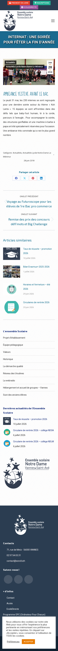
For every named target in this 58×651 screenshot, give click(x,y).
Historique (8, 359)
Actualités (10, 62)
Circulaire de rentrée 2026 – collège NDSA (33, 430)
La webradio (9, 380)
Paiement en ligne (19, 3)
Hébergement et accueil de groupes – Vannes (25, 387)
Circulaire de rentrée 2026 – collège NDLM (33, 441)
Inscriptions (43, 3)
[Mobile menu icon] (53, 21)
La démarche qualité (13, 366)
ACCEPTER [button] (28, 641)
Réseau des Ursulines (13, 373)
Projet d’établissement (14, 338)
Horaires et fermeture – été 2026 (36, 286)
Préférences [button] (13, 641)
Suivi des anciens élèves (15, 395)
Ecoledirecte (30, 7)
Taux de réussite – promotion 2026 (37, 251)
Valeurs (7, 352)
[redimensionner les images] (11, 253)
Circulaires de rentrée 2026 (36, 302)
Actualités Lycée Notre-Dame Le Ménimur (24, 67)
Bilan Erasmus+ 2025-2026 (36, 266)
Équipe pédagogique (13, 345)
